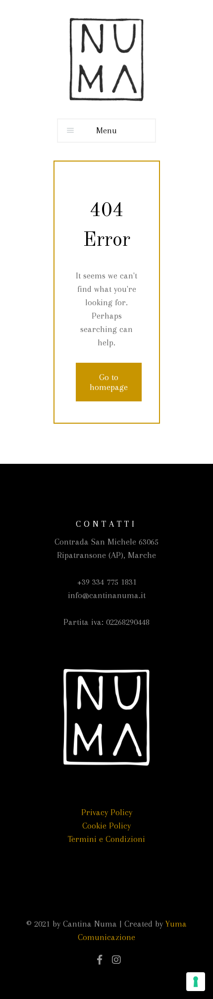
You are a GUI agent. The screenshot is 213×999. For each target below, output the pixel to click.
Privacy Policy (106, 812)
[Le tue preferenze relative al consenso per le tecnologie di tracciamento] (195, 981)
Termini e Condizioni (106, 839)
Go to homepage (109, 382)
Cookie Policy (106, 826)
